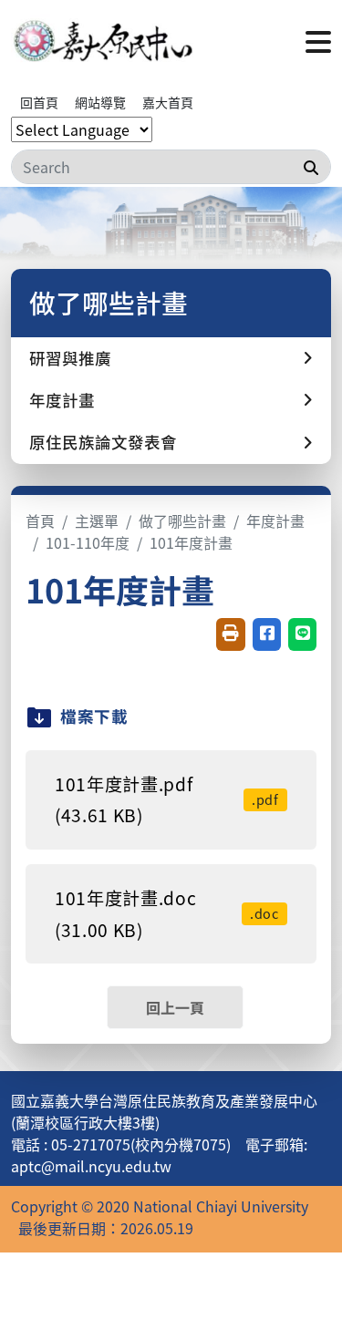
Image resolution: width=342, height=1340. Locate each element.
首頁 (40, 520)
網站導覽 (100, 102)
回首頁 (39, 102)
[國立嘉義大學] (102, 40)
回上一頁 (175, 1007)
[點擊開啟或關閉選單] (318, 40)
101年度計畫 (191, 542)
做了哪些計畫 (182, 520)
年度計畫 (275, 520)
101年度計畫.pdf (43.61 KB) (167, 800)
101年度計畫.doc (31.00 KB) (167, 914)
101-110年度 (88, 542)
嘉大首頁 (167, 102)
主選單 (97, 520)
